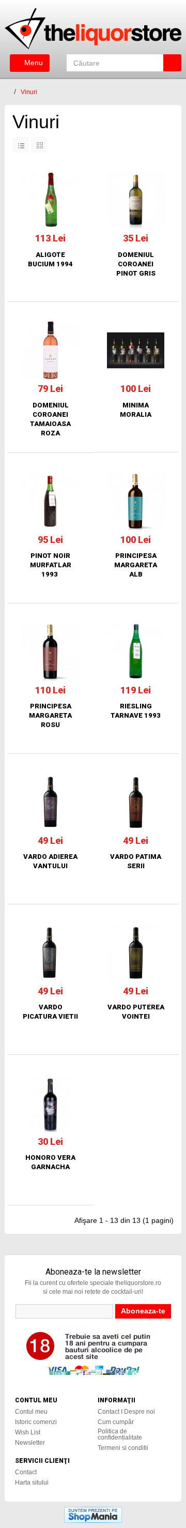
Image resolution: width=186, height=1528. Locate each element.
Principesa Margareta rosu (50, 715)
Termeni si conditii (123, 1448)
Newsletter (30, 1443)
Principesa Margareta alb (135, 565)
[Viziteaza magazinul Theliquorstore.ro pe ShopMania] (93, 1514)
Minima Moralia (135, 409)
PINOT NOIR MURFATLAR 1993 (50, 565)
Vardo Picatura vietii (50, 1011)
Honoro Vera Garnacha (50, 1162)
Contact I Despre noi (126, 1412)
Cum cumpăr (116, 1422)
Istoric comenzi (36, 1422)
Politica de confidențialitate (120, 1434)
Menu (32, 62)
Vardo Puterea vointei (135, 1011)
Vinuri (29, 92)
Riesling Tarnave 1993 (136, 710)
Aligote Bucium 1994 (50, 259)
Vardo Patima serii (135, 861)
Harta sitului (32, 1482)
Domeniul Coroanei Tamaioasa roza (50, 419)
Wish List (27, 1432)
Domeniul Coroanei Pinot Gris (136, 264)
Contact (26, 1472)
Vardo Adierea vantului (50, 861)
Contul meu (31, 1412)
